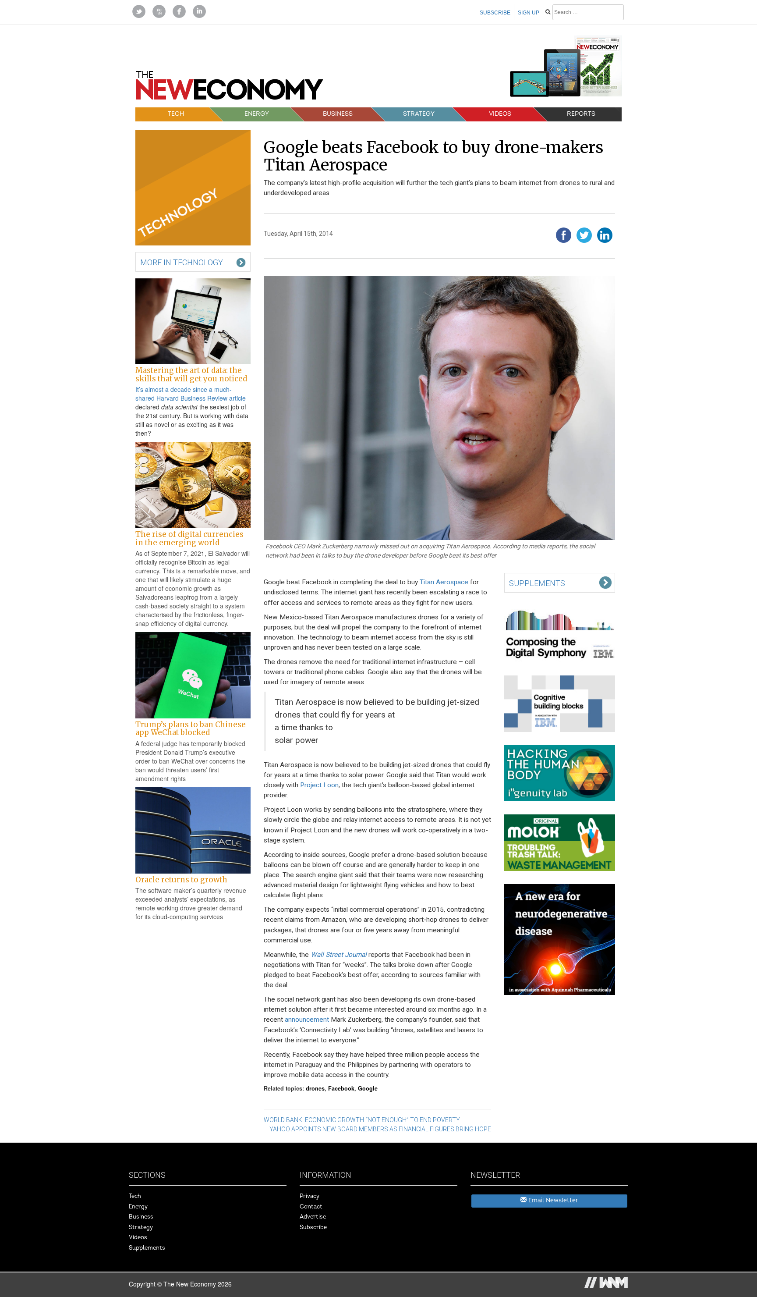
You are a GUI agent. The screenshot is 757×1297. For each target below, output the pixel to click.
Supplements (147, 1247)
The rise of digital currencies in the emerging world (189, 538)
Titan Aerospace (444, 582)
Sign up (528, 13)
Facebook (341, 1088)
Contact (311, 1206)
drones (315, 1088)
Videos (500, 113)
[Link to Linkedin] (199, 10)
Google (368, 1088)
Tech (176, 113)
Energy (256, 113)
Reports (581, 113)
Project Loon (319, 785)
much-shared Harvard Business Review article (190, 393)
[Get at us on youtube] (159, 10)
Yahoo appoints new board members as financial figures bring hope (380, 1129)
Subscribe (495, 13)
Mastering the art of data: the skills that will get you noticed (191, 374)
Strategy (419, 113)
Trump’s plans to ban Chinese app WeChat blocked (190, 728)
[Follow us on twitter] (138, 10)
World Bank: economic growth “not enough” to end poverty (362, 1119)
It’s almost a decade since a (174, 389)
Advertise (313, 1216)
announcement (307, 1019)
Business (338, 113)
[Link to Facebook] (179, 10)
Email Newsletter (552, 1200)
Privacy (309, 1196)
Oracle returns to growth (181, 880)
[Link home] (229, 88)
